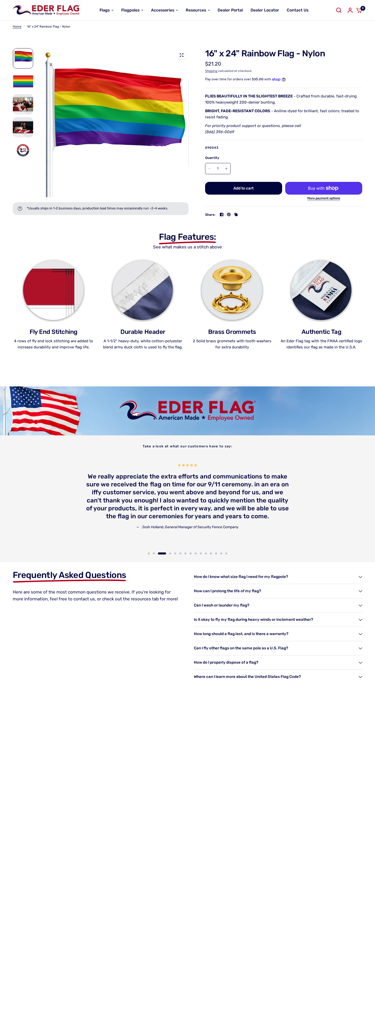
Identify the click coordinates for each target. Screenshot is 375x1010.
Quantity (212, 158)
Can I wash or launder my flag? (221, 605)
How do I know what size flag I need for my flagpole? (241, 576)
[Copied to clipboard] (236, 214)
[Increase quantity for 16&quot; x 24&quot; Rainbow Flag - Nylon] (226, 168)
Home (17, 26)
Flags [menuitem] (104, 10)
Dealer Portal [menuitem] (230, 10)
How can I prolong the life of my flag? (227, 591)
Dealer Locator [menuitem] (265, 10)
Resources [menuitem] (196, 10)
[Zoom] (181, 55)
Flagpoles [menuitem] (130, 10)
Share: (210, 214)
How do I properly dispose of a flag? (226, 662)
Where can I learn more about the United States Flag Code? (247, 676)
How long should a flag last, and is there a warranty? (241, 634)
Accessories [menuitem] (162, 10)
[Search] (339, 10)
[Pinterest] (229, 214)
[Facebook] (222, 214)
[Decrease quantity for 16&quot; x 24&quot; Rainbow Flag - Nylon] (209, 168)
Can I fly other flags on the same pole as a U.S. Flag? (241, 648)
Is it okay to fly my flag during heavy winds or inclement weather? (253, 619)
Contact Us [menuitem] (297, 10)
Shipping (211, 71)
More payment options (323, 198)
